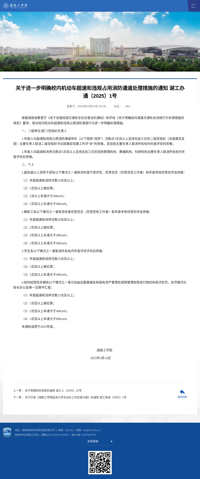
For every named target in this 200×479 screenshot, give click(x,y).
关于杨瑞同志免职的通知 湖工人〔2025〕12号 (47, 390)
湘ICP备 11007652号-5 (83, 435)
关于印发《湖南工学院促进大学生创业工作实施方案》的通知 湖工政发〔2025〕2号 (70, 397)
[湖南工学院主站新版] (15, 5)
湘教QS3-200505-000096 (55, 435)
